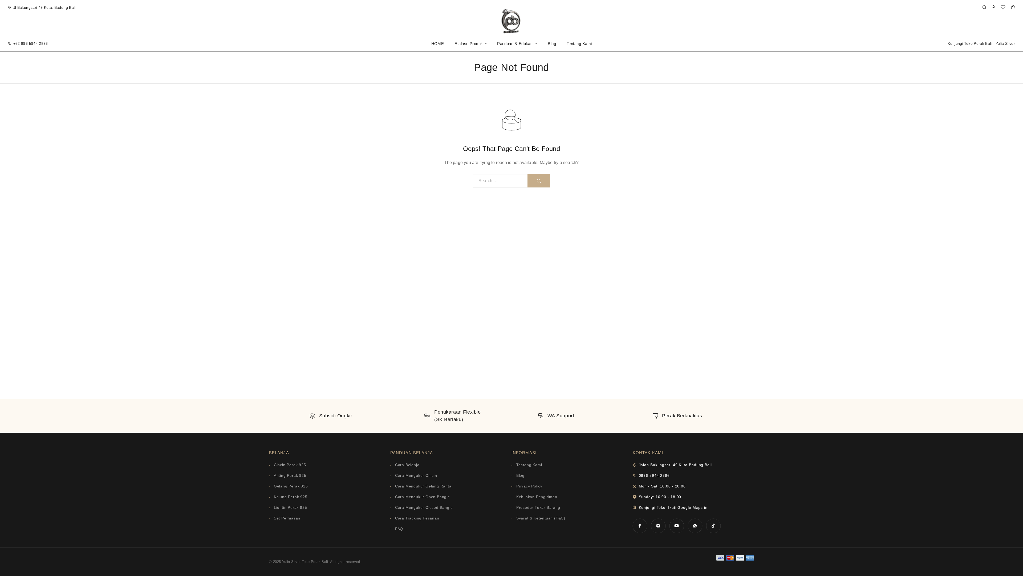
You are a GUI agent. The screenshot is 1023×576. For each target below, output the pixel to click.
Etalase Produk (468, 43)
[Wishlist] (1003, 8)
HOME (437, 43)
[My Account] (993, 7)
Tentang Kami (579, 43)
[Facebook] (640, 526)
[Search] (984, 7)
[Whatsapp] (695, 526)
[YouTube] (676, 526)
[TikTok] (713, 526)
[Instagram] (658, 526)
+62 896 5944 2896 (30, 43)
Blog (552, 43)
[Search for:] (500, 180)
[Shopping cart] (1013, 8)
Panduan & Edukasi (515, 43)
